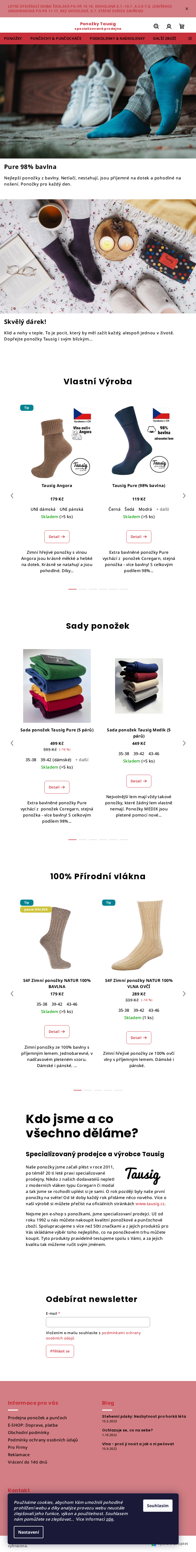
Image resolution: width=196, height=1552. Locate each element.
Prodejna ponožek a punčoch (37, 1418)
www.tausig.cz (150, 1203)
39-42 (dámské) (56, 759)
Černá (114, 509)
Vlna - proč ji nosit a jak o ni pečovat (138, 1444)
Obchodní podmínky (28, 1432)
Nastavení (28, 1532)
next (184, 496)
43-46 (154, 753)
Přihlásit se (60, 1351)
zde (109, 1519)
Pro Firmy (18, 1447)
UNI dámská (43, 509)
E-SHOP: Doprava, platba (33, 1425)
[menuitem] (13, 38)
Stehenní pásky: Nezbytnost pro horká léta (144, 1416)
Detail (54, 536)
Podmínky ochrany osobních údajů (43, 1440)
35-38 (31, 759)
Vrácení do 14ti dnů (27, 1462)
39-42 (138, 753)
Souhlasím (158, 1505)
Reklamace (19, 1454)
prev (12, 496)
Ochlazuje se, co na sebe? (127, 1430)
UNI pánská (71, 509)
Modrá (145, 509)
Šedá (129, 509)
